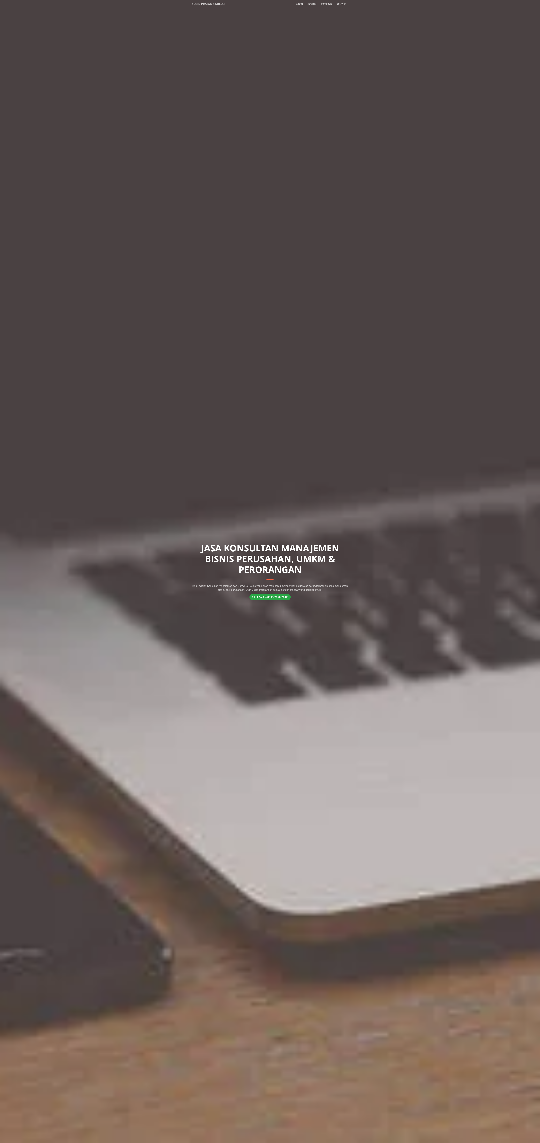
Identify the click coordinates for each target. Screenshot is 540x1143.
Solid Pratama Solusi (208, 4)
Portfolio (326, 4)
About (299, 4)
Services (312, 4)
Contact (341, 4)
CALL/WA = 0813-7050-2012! (270, 597)
